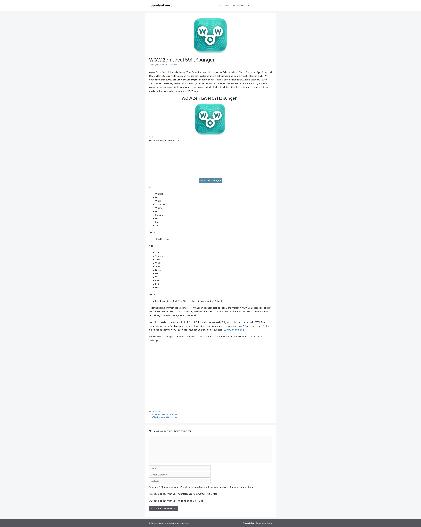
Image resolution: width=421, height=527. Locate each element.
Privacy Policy (248, 523)
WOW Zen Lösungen (210, 180)
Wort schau (224, 5)
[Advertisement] (210, 161)
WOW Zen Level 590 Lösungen (165, 414)
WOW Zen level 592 (234, 329)
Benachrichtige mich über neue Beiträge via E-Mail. (177, 500)
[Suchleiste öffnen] (269, 5)
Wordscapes (238, 5)
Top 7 (250, 5)
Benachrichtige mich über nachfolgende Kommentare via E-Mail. (184, 493)
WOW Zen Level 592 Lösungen (165, 417)
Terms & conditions (264, 523)
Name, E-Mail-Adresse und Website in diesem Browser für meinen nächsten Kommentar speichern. (202, 487)
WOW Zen (156, 411)
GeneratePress (183, 523)
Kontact (260, 5)
